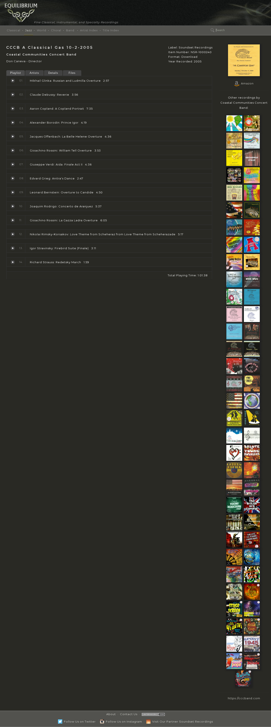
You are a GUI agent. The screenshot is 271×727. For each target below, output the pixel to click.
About (111, 714)
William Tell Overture (13, 150)
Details (53, 72)
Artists (34, 72)
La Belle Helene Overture (13, 136)
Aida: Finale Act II (13, 164)
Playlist (15, 72)
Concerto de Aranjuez (13, 206)
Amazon (246, 83)
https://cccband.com (244, 698)
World (41, 30)
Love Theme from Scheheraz (13, 234)
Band (70, 30)
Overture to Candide (13, 192)
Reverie (13, 94)
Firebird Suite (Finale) (13, 248)
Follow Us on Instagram (123, 721)
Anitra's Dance (13, 178)
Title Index (111, 30)
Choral (56, 30)
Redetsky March (13, 262)
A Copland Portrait (13, 108)
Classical (13, 30)
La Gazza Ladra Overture (13, 220)
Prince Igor (13, 122)
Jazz (28, 30)
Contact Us (128, 714)
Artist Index (89, 30)
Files (72, 72)
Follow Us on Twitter (79, 721)
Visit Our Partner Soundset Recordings (182, 721)
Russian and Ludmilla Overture (13, 81)
